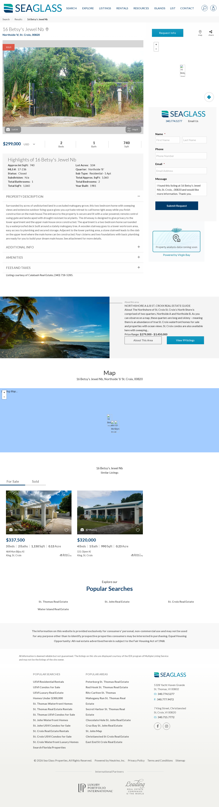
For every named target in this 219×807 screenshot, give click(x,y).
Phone (159, 149)
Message (161, 178)
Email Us (193, 121)
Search (71, 8)
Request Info (167, 32)
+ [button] (156, 44)
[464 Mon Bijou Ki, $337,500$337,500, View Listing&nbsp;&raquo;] (113, 427)
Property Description (24, 196)
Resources (141, 8)
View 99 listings (185, 340)
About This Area (143, 340)
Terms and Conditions (160, 760)
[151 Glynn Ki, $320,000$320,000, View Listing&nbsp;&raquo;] (116, 427)
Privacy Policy (136, 760)
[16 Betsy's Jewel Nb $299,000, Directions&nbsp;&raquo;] (182, 71)
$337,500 (15, 539)
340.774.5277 (174, 121)
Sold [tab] (35, 481)
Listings (105, 8)
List (173, 8)
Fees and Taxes (18, 268)
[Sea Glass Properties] (32, 5)
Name (160, 134)
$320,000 (86, 539)
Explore (88, 8)
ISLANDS (159, 8)
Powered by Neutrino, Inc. (110, 760)
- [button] (156, 49)
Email (160, 164)
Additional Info (20, 247)
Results (18, 19)
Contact (187, 8)
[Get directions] (209, 97)
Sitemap (180, 760)
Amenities (14, 257)
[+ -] (182, 70)
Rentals (122, 8)
